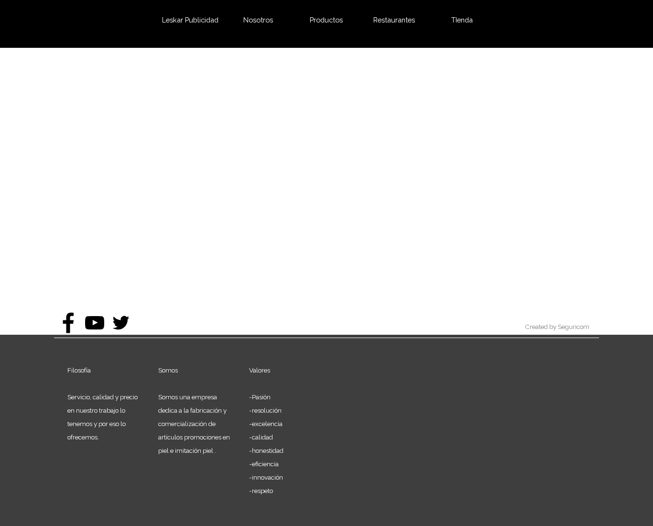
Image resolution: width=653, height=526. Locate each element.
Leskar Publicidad (190, 20)
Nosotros (258, 20)
